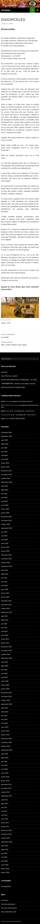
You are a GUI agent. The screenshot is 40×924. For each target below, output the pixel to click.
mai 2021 (4, 627)
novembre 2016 (6, 834)
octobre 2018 (5, 746)
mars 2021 (4, 635)
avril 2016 (4, 861)
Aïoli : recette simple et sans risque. (14, 343)
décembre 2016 (6, 830)
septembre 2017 (6, 796)
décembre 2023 (6, 516)
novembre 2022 (6, 559)
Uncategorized (6, 886)
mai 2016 (4, 857)
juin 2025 (4, 448)
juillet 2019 (4, 712)
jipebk (11, 23)
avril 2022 (4, 585)
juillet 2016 (4, 849)
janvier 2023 (5, 551)
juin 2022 (4, 578)
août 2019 (4, 708)
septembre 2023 (6, 528)
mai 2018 (4, 765)
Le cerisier (8, 336)
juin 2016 (4, 853)
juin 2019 (4, 715)
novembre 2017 (6, 788)
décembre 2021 (6, 601)
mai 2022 (4, 582)
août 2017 (4, 800)
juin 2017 (4, 807)
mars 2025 (4, 459)
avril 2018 (4, 769)
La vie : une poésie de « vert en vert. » (22, 411)
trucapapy (5, 10)
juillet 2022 (4, 574)
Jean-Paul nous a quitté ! (9, 376)
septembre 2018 (6, 750)
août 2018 (4, 754)
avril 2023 (4, 539)
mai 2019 (4, 719)
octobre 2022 (5, 562)
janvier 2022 (5, 597)
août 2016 (4, 846)
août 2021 (4, 616)
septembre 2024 (6, 482)
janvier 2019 (5, 735)
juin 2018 (4, 761)
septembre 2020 (6, 658)
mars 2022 (4, 589)
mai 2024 (4, 497)
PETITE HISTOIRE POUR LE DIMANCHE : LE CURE (19, 380)
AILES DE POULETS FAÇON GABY (14, 387)
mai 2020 (4, 673)
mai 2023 (4, 536)
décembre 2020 (6, 647)
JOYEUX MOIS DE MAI (17, 418)
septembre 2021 (6, 612)
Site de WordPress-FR (8, 912)
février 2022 (5, 593)
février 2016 (5, 868)
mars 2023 (4, 543)
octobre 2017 (5, 792)
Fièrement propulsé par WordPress (11, 921)
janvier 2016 (5, 872)
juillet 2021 (4, 620)
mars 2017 (4, 819)
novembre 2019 (6, 696)
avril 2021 (4, 631)
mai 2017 (4, 811)
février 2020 (5, 685)
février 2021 (5, 639)
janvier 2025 (5, 467)
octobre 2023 (5, 524)
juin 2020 (4, 670)
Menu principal (37, 10)
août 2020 (4, 662)
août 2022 (4, 570)
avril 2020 (4, 677)
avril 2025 (4, 455)
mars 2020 (4, 681)
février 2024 (5, 509)
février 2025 (5, 463)
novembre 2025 (6, 432)
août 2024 (4, 486)
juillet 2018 (4, 758)
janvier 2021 (5, 643)
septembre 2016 (6, 842)
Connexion (4, 900)
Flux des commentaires (9, 908)
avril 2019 (4, 723)
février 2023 (5, 547)
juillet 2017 (4, 803)
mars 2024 (4, 505)
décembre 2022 (6, 555)
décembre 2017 (6, 784)
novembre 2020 (6, 650)
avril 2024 (4, 501)
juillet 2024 (4, 490)
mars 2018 (4, 773)
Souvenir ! (4, 372)
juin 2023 (4, 532)
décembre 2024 (6, 471)
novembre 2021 (6, 604)
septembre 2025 (6, 436)
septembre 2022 (6, 566)
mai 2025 (4, 451)
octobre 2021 (5, 608)
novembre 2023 (6, 520)
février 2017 (5, 823)
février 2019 (5, 731)
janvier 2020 (5, 689)
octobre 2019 (5, 700)
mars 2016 (4, 865)
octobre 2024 (5, 478)
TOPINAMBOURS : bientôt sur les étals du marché (18, 383)
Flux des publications (8, 904)
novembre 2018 (6, 742)
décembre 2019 (6, 692)
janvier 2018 (5, 780)
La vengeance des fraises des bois (21, 401)
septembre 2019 (6, 704)
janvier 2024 (5, 513)
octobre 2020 (5, 654)
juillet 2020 (4, 666)
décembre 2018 (6, 738)
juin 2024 (4, 494)
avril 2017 (4, 815)
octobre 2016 (5, 838)
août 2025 (4, 440)
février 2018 (5, 777)
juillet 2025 (4, 444)
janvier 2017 (5, 826)
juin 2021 (4, 624)
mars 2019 (4, 727)
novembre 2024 (6, 474)
